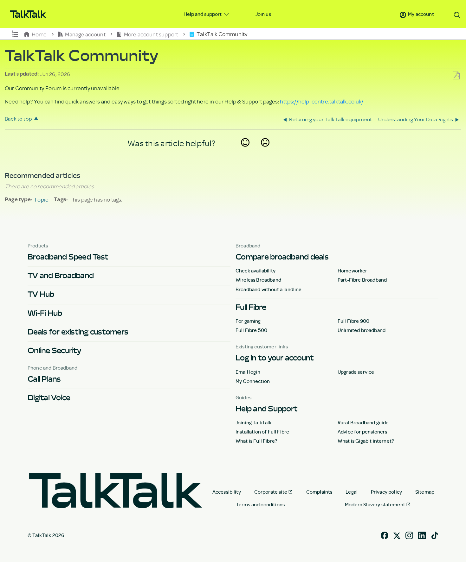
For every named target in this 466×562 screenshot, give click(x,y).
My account (420, 14)
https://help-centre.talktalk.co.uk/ (321, 101)
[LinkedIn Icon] (422, 534)
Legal (352, 492)
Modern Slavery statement (375, 504)
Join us (263, 14)
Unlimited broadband (361, 330)
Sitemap (424, 492)
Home (39, 33)
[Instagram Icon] (409, 534)
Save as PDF (456, 76)
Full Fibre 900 (353, 321)
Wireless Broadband (258, 280)
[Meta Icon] (396, 534)
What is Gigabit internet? (366, 441)
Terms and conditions (260, 504)
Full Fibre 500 (251, 330)
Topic (41, 199)
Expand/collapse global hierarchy (14, 33)
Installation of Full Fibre (262, 431)
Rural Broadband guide (363, 422)
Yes (245, 150)
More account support (151, 33)
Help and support (203, 14)
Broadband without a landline (268, 289)
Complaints (319, 492)
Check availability (255, 270)
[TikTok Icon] (434, 534)
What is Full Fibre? (256, 441)
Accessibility (226, 492)
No (265, 150)
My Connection (253, 381)
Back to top (18, 118)
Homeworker (352, 270)
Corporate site (270, 492)
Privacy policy (386, 492)
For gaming (248, 321)
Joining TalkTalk (254, 422)
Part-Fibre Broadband (362, 280)
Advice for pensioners (362, 431)
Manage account (85, 33)
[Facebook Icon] (384, 534)
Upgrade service (356, 372)
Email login (248, 372)
